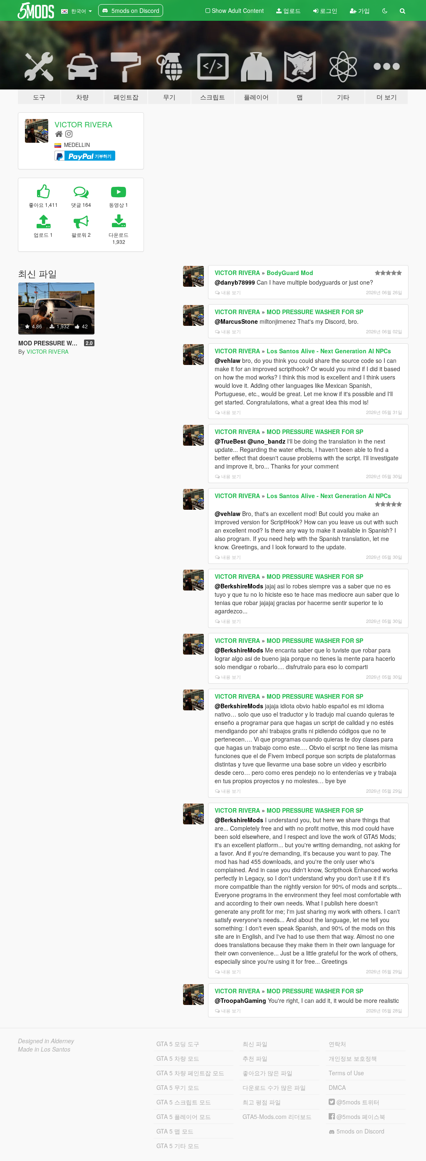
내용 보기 (231, 292)
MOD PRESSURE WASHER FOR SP (315, 312)
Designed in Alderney (46, 1041)
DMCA (337, 1087)
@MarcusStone (236, 321)
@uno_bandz (266, 441)
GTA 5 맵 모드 (174, 1131)
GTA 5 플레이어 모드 (183, 1116)
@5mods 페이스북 (360, 1116)
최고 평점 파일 (262, 1102)
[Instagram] (69, 133)
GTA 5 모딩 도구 (177, 1043)
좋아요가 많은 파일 (267, 1073)
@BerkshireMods (239, 586)
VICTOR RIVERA (83, 124)
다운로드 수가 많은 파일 (274, 1087)
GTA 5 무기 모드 (177, 1087)
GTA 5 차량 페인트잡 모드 (190, 1073)
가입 (363, 10)
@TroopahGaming (240, 1000)
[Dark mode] (385, 10)
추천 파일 (255, 1058)
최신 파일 (255, 1043)
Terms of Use (346, 1073)
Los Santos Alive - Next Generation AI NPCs (329, 351)
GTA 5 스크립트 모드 (183, 1102)
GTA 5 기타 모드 (177, 1145)
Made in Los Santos (44, 1049)
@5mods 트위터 (357, 1102)
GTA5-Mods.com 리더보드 (277, 1116)
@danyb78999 (235, 282)
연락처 (337, 1043)
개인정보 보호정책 (353, 1058)
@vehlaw (227, 360)
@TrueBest (230, 441)
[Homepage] (58, 133)
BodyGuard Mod (290, 272)
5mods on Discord (359, 1131)
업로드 (291, 10)
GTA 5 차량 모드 (177, 1058)
